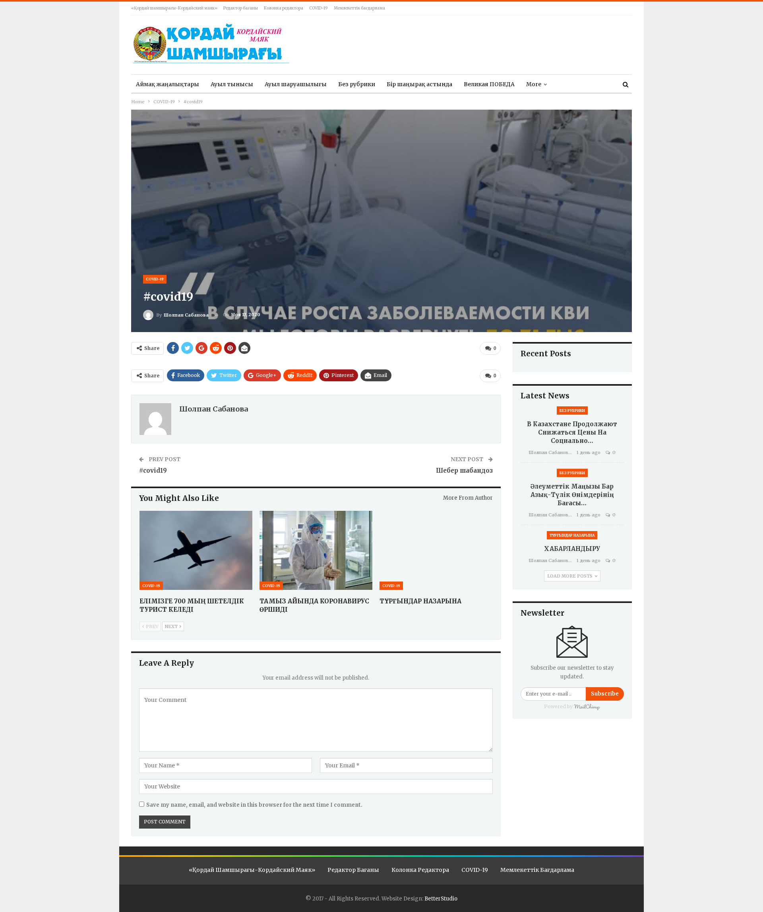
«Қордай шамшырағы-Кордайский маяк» (174, 8)
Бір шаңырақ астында (419, 84)
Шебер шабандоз (464, 470)
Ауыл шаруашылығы (296, 84)
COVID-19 (318, 8)
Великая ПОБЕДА (489, 84)
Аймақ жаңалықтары (167, 84)
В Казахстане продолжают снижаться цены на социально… (572, 432)
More (533, 84)
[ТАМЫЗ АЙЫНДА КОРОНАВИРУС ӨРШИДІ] (315, 550)
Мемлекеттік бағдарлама (359, 8)
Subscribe (605, 693)
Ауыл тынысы (232, 84)
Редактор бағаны (240, 8)
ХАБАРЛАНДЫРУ (572, 549)
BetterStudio (440, 898)
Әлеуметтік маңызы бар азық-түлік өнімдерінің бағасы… (572, 495)
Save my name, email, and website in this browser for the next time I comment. (254, 805)
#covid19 (153, 470)
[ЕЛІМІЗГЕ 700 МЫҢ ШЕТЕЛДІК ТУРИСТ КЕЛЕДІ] (195, 550)
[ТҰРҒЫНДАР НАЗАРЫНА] (436, 550)
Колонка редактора (283, 8)
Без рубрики (356, 84)
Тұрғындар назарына (572, 535)
